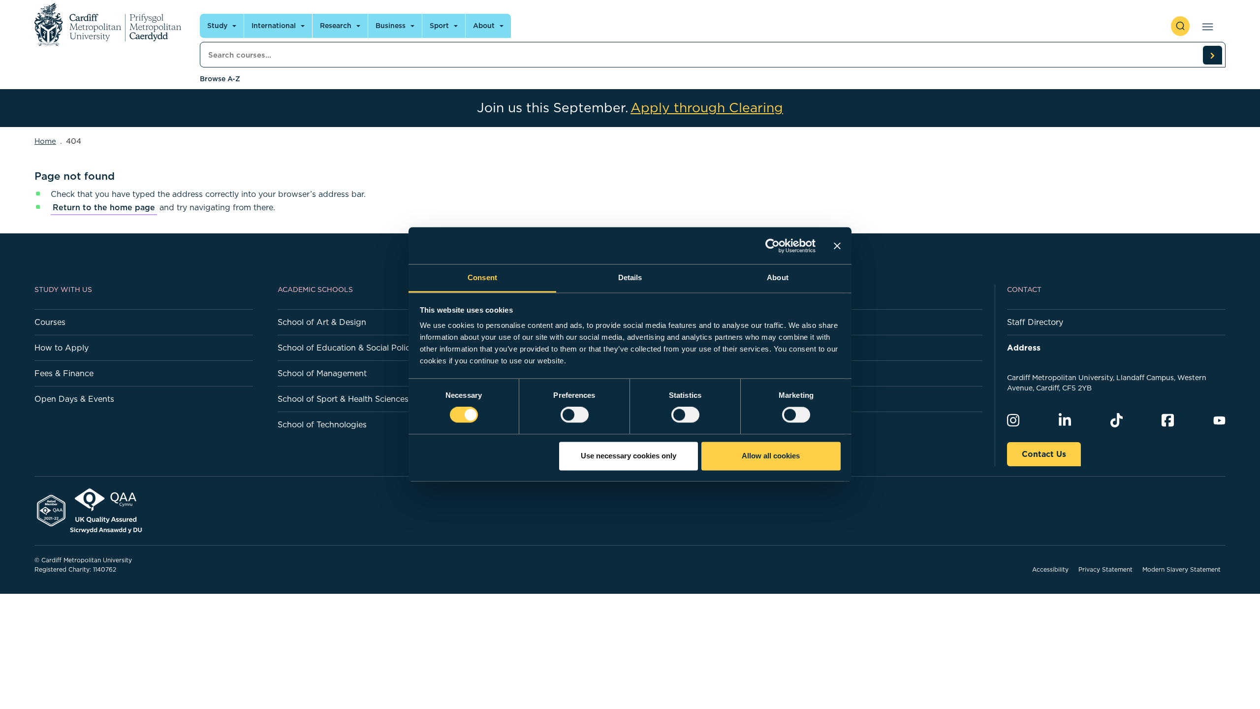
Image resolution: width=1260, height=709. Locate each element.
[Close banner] (837, 245)
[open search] (1180, 26)
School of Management (322, 373)
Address (1023, 347)
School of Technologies (322, 424)
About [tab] (777, 277)
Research (335, 26)
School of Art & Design (322, 322)
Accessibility (1050, 569)
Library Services (794, 424)
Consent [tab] (482, 277)
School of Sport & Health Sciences (343, 398)
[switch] (575, 415)
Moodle (778, 373)
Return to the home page (104, 207)
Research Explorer (799, 398)
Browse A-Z (220, 79)
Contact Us (1044, 454)
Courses (49, 322)
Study (217, 26)
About (484, 26)
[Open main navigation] (1205, 26)
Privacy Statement (1105, 569)
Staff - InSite (788, 347)
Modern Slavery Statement (1181, 569)
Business (391, 26)
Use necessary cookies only (628, 455)
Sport (439, 26)
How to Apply (61, 347)
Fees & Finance (64, 373)
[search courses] (1212, 55)
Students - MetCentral (806, 322)
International (274, 26)
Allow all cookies (771, 455)
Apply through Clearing (706, 108)
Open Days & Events (74, 398)
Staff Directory (1035, 322)
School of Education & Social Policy (346, 347)
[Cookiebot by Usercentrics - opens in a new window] (772, 245)
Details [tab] (630, 277)
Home (45, 141)
